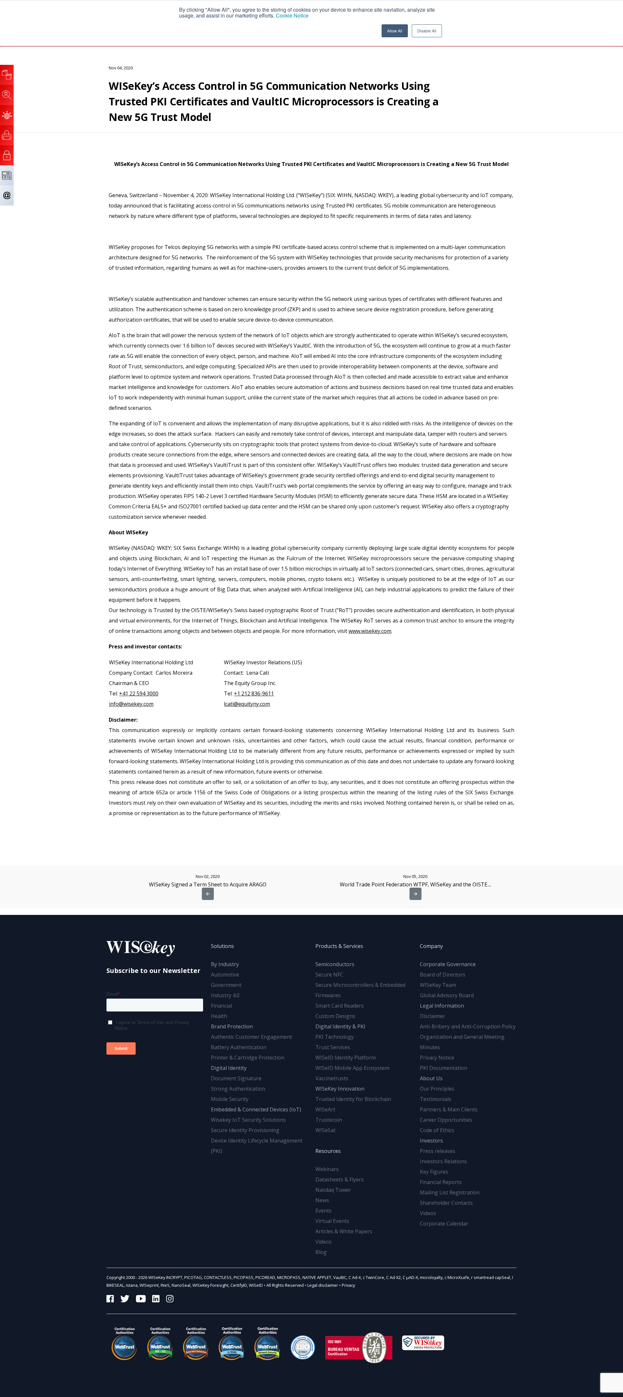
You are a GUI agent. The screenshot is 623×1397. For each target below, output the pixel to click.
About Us (431, 1078)
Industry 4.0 (225, 995)
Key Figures (434, 1171)
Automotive (225, 974)
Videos (323, 1241)
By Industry (225, 964)
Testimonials (435, 1099)
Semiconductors (334, 964)
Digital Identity (229, 1067)
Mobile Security (230, 1099)
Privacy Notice (437, 1057)
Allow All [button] (394, 30)
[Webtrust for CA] (124, 1343)
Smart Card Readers (339, 1005)
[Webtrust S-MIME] (231, 1343)
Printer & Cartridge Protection (247, 1057)
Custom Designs (335, 1016)
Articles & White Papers (343, 1231)
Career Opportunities (446, 1119)
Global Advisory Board (447, 995)
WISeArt (325, 1109)
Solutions (222, 946)
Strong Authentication (238, 1088)
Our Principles (437, 1088)
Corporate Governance (448, 964)
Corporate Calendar (444, 1223)
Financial (221, 1005)
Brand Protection (232, 1026)
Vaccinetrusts (331, 1078)
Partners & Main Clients (449, 1109)
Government (226, 985)
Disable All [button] (426, 30)
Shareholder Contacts (446, 1202)
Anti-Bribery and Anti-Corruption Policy (468, 1026)
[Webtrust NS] (267, 1343)
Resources (328, 1150)
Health (219, 1016)
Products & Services (339, 946)
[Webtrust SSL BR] (160, 1343)
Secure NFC (329, 974)
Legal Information (442, 1005)
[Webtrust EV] (196, 1343)
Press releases (437, 1150)
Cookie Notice (292, 15)
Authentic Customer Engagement (251, 1036)
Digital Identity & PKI (340, 1026)
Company (431, 946)
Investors (431, 1140)
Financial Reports (441, 1182)
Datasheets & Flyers (339, 1179)
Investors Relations (443, 1161)
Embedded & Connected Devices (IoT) (256, 1109)
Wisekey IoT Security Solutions (248, 1119)
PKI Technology (334, 1036)
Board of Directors (442, 974)
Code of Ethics (437, 1130)
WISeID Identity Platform (345, 1057)
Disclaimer (432, 1016)
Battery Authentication (238, 1047)
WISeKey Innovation (339, 1088)
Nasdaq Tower (333, 1189)
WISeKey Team (438, 985)
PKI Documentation (443, 1067)
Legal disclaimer (322, 1285)
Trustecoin (328, 1119)
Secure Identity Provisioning (245, 1130)
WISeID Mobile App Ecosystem (352, 1067)
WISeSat (325, 1130)
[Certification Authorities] (303, 1343)
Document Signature (236, 1078)
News (322, 1200)
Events (323, 1210)
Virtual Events (332, 1221)
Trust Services (332, 1047)
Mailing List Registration (450, 1192)
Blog (321, 1252)
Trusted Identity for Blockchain (353, 1099)
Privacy (348, 1285)
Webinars (327, 1169)
